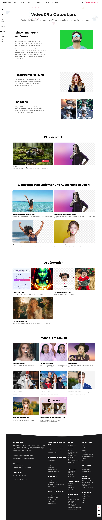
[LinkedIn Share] (14, 476)
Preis (56, 2)
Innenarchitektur (72, 445)
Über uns (84, 452)
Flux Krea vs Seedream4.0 (74, 509)
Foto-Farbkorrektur (52, 469)
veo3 (83, 498)
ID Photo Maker (72, 455)
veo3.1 (83, 500)
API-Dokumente (86, 451)
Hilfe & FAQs (85, 445)
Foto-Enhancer (51, 460)
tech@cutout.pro (28, 455)
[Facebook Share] (17, 476)
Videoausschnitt (51, 479)
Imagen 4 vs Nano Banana (72, 497)
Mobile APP (70, 474)
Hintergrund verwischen (53, 471)
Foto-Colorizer (51, 466)
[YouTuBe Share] (19, 476)
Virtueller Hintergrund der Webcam (56, 484)
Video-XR (70, 457)
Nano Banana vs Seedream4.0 (72, 505)
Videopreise (85, 449)
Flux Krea (70, 483)
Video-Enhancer (51, 464)
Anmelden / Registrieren (92, 2)
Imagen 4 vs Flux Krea (73, 499)
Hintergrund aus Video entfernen (55, 449)
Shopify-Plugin (71, 476)
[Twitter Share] (22, 476)
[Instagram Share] (25, 476)
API (52, 2)
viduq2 (83, 502)
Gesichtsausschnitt (52, 452)
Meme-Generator (52, 503)
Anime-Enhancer (52, 462)
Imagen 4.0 (71, 485)
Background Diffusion (53, 497)
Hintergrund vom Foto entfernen (55, 451)
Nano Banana (71, 487)
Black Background (52, 499)
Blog (83, 460)
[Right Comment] (99, 515)
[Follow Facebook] (99, 511)
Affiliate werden (86, 469)
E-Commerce (71, 449)
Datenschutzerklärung (87, 454)
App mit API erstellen (87, 471)
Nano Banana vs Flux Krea (74, 507)
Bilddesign (70, 447)
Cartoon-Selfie (51, 494)
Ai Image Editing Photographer (86, 485)
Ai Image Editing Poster (87, 487)
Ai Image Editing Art (87, 480)
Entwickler (70, 451)
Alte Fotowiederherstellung (73, 460)
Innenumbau (71, 464)
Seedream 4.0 (71, 489)
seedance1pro (85, 495)
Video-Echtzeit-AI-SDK (53, 486)
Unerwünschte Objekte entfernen (56, 447)
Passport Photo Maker (53, 495)
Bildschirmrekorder (52, 482)
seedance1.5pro (86, 496)
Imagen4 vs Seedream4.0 (71, 502)
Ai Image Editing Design (87, 482)
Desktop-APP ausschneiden (71, 472)
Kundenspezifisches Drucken (73, 453)
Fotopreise (84, 447)
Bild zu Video (71, 462)
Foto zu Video (51, 480)
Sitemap (84, 458)
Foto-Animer (51, 467)
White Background (52, 501)
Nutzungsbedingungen (87, 456)
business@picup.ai (29, 458)
